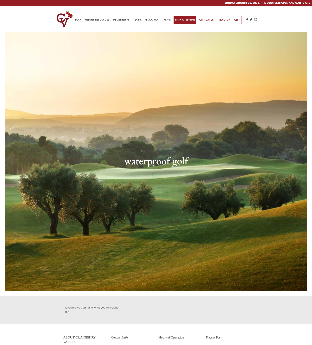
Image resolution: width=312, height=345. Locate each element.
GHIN (237, 20)
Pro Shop (224, 20)
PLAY (78, 19)
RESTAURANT (152, 19)
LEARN (137, 19)
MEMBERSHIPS (121, 19)
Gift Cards (206, 20)
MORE (167, 19)
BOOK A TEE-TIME (185, 19)
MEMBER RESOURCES (97, 19)
